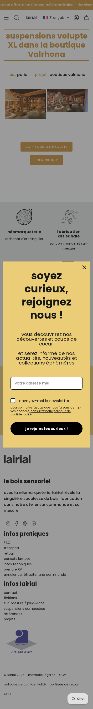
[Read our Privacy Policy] (80, 408)
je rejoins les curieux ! (46, 428)
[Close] (84, 267)
